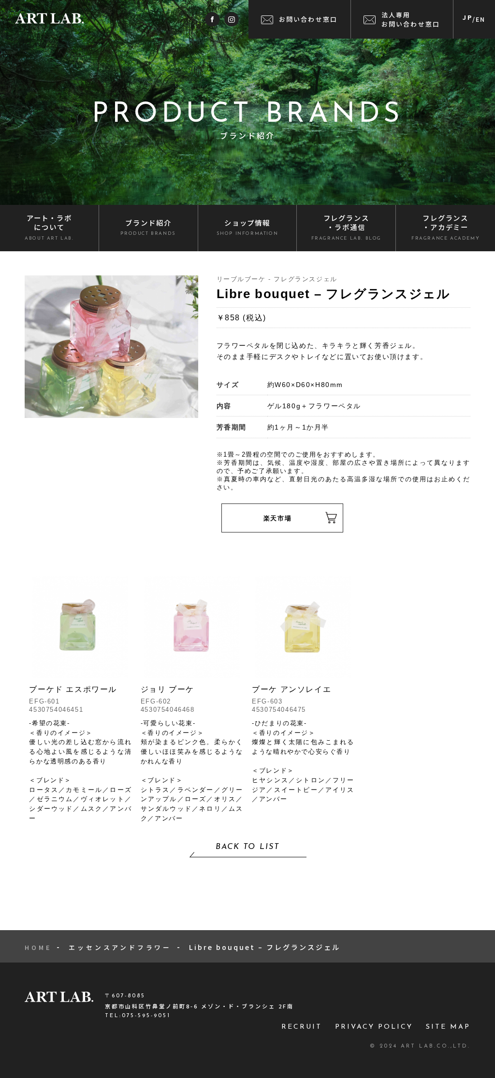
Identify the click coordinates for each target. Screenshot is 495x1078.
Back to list (247, 847)
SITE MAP (448, 1027)
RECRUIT (301, 1027)
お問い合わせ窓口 (308, 19)
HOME (38, 947)
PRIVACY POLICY (374, 1027)
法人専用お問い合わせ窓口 (410, 19)
